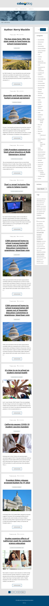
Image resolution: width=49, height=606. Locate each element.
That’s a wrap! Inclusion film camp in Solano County (17, 185)
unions (39, 178)
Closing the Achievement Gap (16, 547)
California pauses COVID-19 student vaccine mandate (17, 425)
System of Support (40, 259)
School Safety (40, 254)
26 (18, 592)
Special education (42, 158)
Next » (23, 592)
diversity (42, 225)
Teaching (42, 261)
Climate (39, 59)
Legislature (16, 48)
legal (39, 112)
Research (40, 129)
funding (39, 237)
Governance (40, 110)
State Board (40, 162)
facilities (40, 102)
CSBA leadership (41, 79)
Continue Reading (18, 84)
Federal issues (42, 230)
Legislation (42, 248)
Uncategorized (41, 176)
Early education (41, 85)
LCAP (44, 246)
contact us (31, 9)
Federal (39, 104)
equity (39, 99)
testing (42, 263)
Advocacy (40, 44)
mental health (41, 119)
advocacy (44, 198)
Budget (38, 206)
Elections (40, 95)
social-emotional (41, 152)
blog (17, 9)
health (38, 243)
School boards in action (17, 191)
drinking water (41, 83)
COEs (39, 65)
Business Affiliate (42, 48)
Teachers (40, 168)
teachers (39, 261)
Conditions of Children (16, 158)
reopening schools (41, 252)
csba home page (23, 9)
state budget (44, 257)
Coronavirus (17, 431)
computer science (42, 211)
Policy (39, 126)
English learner (41, 97)
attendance (40, 200)
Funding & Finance (16, 102)
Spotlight (40, 160)
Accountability (41, 39)
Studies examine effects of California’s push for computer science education (17, 541)
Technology (40, 170)
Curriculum (40, 81)
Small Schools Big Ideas (42, 144)
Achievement (41, 42)
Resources (40, 131)
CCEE (39, 54)
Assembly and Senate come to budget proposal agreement (17, 96)
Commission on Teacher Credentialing (41, 68)
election (38, 226)
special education (40, 256)
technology (38, 263)
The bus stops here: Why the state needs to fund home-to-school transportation (17, 41)
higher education (42, 243)
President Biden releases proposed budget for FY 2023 (17, 481)
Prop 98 (40, 250)
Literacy (39, 116)
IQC (42, 246)
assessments (41, 46)
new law (40, 124)
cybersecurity (40, 221)
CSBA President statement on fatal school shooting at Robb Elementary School (17, 152)
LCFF (38, 248)
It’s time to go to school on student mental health (17, 371)
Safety (39, 133)
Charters (40, 56)
